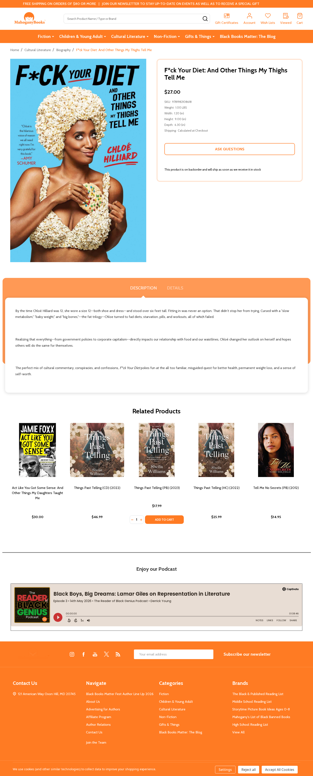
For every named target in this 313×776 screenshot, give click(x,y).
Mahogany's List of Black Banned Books (261, 717)
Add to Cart (164, 520)
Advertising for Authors (103, 709)
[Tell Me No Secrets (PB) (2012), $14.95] (276, 450)
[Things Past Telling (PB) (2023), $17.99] (157, 450)
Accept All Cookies (279, 769)
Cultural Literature (128, 36)
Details (175, 287)
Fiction (44, 36)
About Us (93, 702)
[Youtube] (95, 654)
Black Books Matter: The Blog (248, 36)
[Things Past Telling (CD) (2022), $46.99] (97, 450)
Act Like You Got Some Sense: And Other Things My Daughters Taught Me (37, 493)
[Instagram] (72, 654)
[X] (106, 654)
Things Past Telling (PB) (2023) (157, 488)
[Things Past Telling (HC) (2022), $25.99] (216, 450)
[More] (53, 36)
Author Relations (98, 725)
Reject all (248, 769)
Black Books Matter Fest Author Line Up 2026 (120, 694)
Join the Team (96, 742)
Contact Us (94, 732)
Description (143, 287)
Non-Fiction (165, 36)
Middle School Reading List (252, 702)
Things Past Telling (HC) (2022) (216, 488)
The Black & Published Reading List (257, 694)
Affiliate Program (98, 717)
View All (238, 732)
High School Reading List (250, 725)
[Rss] (118, 654)
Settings (225, 769)
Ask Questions (229, 149)
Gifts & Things (198, 36)
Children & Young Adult (81, 36)
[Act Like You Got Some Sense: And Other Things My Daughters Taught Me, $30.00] (37, 450)
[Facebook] (83, 654)
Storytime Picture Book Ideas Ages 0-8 (261, 709)
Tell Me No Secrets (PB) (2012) (276, 488)
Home (14, 50)
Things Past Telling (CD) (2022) (97, 488)
